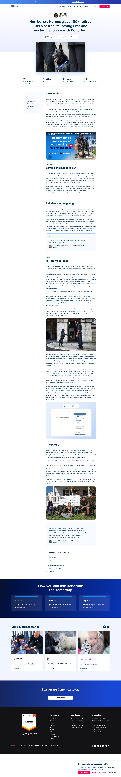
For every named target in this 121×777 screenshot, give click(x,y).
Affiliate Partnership (56, 736)
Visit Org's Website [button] (52, 37)
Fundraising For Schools (78, 725)
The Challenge (31, 101)
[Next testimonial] (104, 626)
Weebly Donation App (98, 725)
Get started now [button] (60, 697)
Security (52, 734)
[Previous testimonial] (108, 626)
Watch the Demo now (78, 1)
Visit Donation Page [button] (71, 37)
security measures (56, 373)
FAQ (51, 727)
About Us (53, 720)
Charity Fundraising (76, 727)
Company (86, 6)
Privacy (52, 732)
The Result (30, 106)
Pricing (69, 6)
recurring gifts (85, 313)
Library (52, 738)
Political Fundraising (77, 718)
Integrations (97, 715)
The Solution (30, 104)
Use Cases (75, 715)
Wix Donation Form (97, 723)
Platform (61, 6)
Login (94, 6)
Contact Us (53, 718)
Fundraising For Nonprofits (79, 723)
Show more (102, 769)
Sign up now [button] (104, 6)
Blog (51, 723)
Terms (52, 729)
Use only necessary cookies (99, 772)
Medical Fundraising (77, 720)
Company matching (52, 309)
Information (55, 715)
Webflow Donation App (99, 727)
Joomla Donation (97, 729)
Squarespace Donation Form (100, 720)
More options (113, 772)
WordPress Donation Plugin (100, 718)
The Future (30, 109)
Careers (52, 725)
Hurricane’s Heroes (76, 109)
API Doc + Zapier (97, 732)
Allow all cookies (84, 772)
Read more (16, 668)
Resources (77, 6)
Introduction (30, 99)
